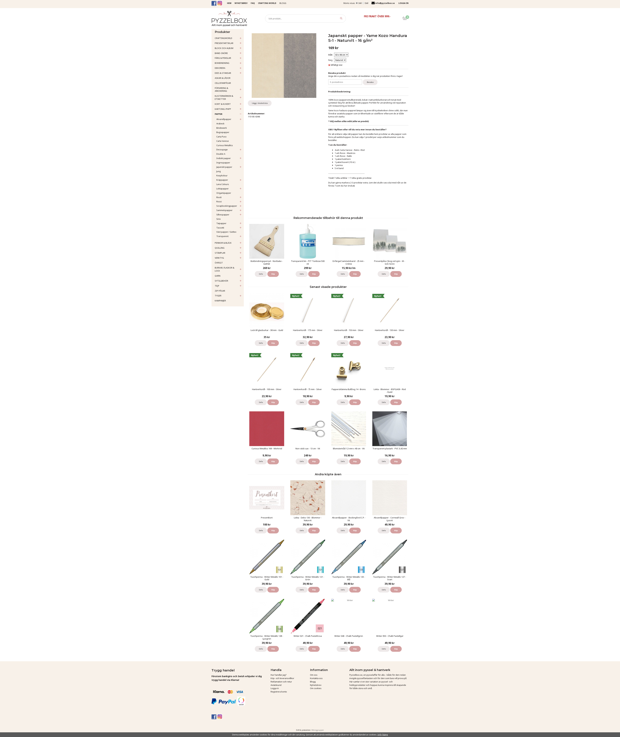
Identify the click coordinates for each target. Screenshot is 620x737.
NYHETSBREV (241, 3)
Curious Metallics (224, 145)
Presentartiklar (224, 43)
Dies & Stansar (223, 73)
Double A (220, 153)
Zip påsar (220, 290)
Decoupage (222, 149)
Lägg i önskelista (260, 103)
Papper (218, 114)
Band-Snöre (221, 53)
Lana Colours (222, 184)
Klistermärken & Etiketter (224, 97)
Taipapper (221, 223)
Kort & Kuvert (223, 104)
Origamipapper (223, 192)
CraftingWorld (223, 38)
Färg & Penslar (223, 58)
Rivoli (219, 197)
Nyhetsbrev (315, 685)
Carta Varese (222, 140)
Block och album (224, 48)
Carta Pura (221, 136)
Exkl (366, 3)
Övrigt (219, 262)
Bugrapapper (222, 132)
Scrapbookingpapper (226, 205)
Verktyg (219, 257)
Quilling (219, 247)
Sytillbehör (221, 280)
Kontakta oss (316, 678)
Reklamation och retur (281, 681)
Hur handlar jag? (279, 674)
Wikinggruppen (317, 730)
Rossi (219, 201)
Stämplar (220, 252)
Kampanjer (220, 300)
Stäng (385, 734)
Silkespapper (222, 214)
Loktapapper (222, 188)
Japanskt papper (224, 166)
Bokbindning (222, 63)
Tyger (218, 295)
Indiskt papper (223, 158)
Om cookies (315, 688)
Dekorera (220, 68)
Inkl (360, 3)
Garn (217, 275)
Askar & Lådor (222, 78)
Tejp (217, 285)
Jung (218, 171)
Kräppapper (222, 179)
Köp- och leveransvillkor (282, 678)
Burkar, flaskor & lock (224, 269)
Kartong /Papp (223, 109)
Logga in (275, 688)
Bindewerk (221, 127)
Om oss (313, 674)
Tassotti (220, 227)
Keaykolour (221, 175)
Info (261, 274)
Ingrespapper (223, 162)
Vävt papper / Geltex (226, 231)
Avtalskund (276, 685)
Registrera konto (279, 691)
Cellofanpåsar (223, 83)
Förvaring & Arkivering (221, 90)
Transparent (222, 236)
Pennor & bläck (223, 242)
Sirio (218, 218)
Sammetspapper (224, 210)
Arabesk (220, 123)
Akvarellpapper (223, 119)
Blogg (282, 3)
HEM (229, 3)
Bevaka (370, 82)
